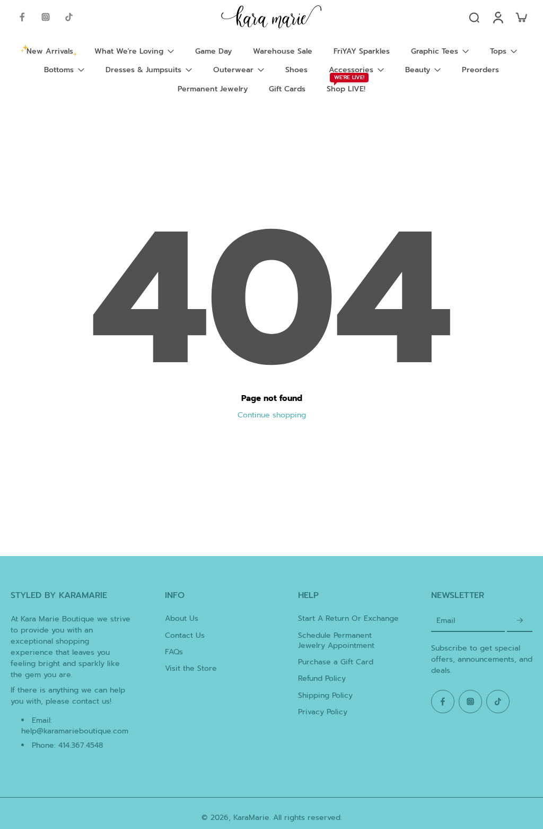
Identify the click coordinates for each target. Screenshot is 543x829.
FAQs (174, 652)
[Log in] (497, 17)
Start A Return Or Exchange (348, 618)
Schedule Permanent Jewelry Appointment (336, 640)
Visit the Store (191, 668)
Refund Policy (322, 678)
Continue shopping (272, 415)
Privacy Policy (322, 712)
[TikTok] (69, 17)
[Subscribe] (519, 620)
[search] (474, 17)
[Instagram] (45, 17)
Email (445, 621)
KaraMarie (251, 817)
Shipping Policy (325, 695)
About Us (181, 618)
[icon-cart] (520, 17)
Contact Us (185, 635)
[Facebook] (22, 17)
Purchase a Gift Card (335, 662)
